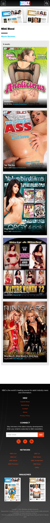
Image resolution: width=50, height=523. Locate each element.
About (25, 412)
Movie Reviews (8, 36)
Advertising (25, 405)
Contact (25, 408)
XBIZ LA (37, 453)
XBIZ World (13, 460)
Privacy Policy (25, 415)
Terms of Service (44, 515)
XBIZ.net (13, 457)
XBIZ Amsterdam (37, 460)
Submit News (25, 401)
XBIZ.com (13, 453)
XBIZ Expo (37, 464)
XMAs (37, 467)
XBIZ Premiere (13, 464)
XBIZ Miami (37, 457)
